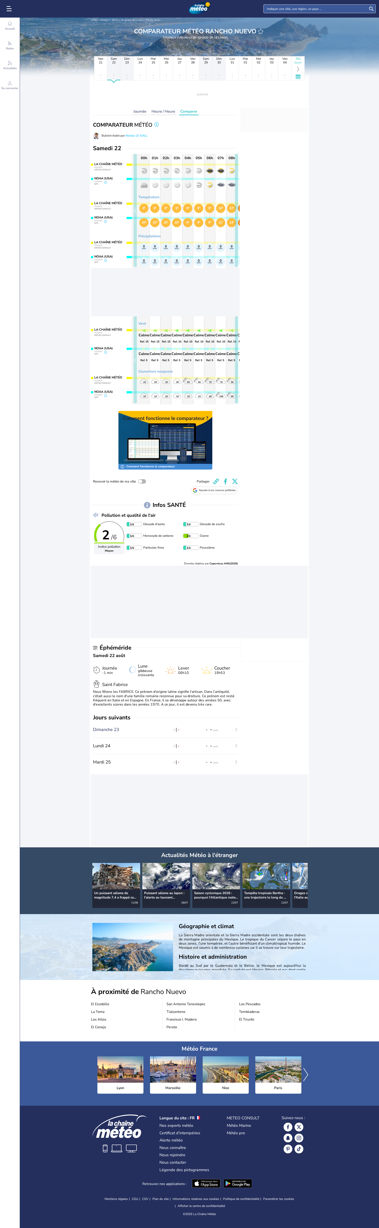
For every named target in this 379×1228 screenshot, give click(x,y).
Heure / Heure (163, 111)
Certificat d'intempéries (179, 1133)
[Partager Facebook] (225, 481)
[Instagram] (299, 1138)
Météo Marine (239, 1125)
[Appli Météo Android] (237, 1184)
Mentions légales (116, 1199)
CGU (135, 1199)
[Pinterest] (288, 1149)
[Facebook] (288, 1127)
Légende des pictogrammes (184, 1169)
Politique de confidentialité (241, 1199)
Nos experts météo (176, 1125)
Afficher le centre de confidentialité (201, 1206)
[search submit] (371, 8)
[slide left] (135, 210)
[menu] (9, 8)
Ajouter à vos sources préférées (217, 490)
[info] (156, 125)
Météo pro (236, 1133)
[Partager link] (216, 481)
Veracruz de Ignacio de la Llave (127, 20)
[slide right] (236, 210)
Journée (139, 111)
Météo (94, 20)
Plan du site (160, 1199)
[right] (304, 880)
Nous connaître (172, 1147)
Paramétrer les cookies (278, 1199)
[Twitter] (299, 1127)
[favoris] (260, 31)
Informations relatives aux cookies (196, 1199)
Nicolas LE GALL (136, 136)
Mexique (104, 20)
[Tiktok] (299, 1149)
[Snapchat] (288, 1138)
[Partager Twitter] (235, 481)
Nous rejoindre (172, 1155)
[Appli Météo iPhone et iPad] (206, 1184)
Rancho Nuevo (153, 20)
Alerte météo (171, 1140)
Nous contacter (172, 1162)
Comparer (188, 111)
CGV (145, 1199)
